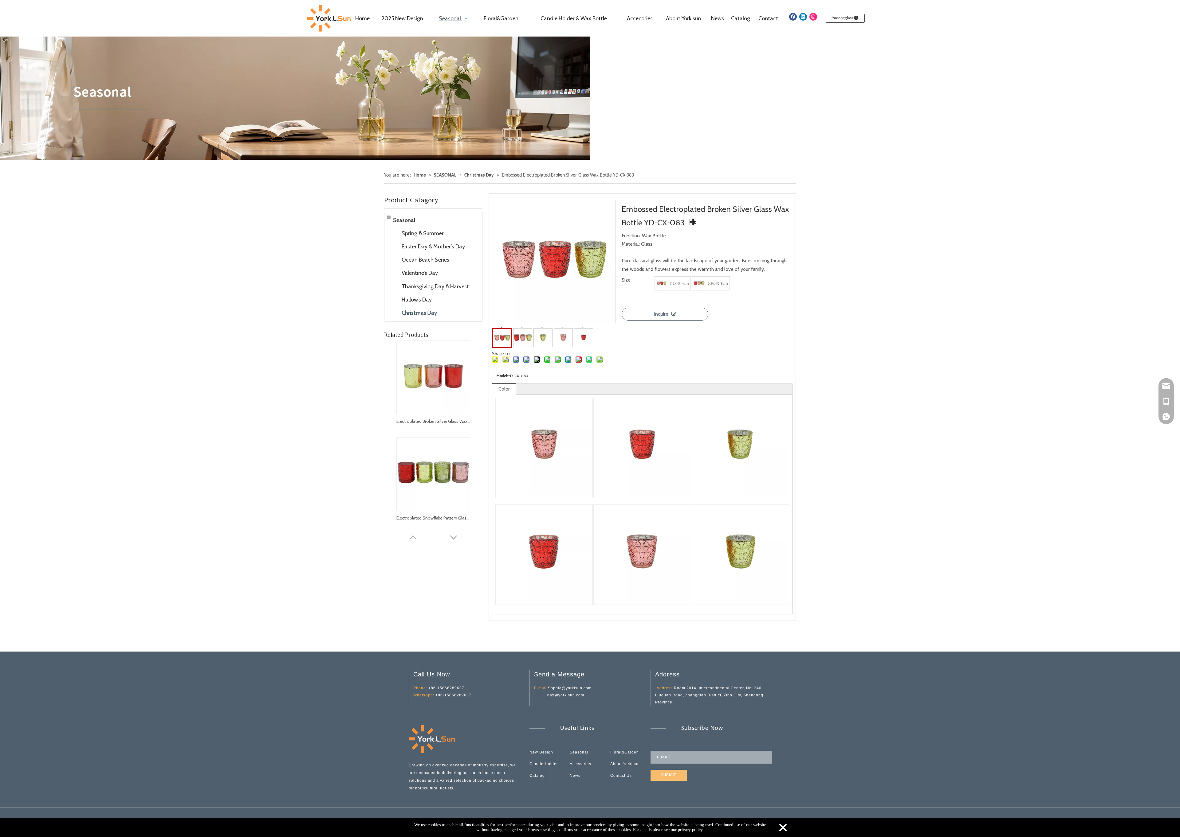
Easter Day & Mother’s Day (433, 246)
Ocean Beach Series (425, 259)
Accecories (580, 764)
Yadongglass (843, 18)
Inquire (661, 314)
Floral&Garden (624, 752)
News (575, 775)
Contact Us (621, 775)
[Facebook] (793, 17)
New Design (541, 752)
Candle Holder (543, 764)
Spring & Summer (423, 233)
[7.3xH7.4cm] (661, 283)
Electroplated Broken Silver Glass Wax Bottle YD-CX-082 (433, 421)
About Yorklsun (625, 764)
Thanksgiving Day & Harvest (435, 286)
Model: (502, 375)
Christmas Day (419, 312)
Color (504, 389)
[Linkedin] (803, 17)
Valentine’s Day (420, 273)
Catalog (537, 775)
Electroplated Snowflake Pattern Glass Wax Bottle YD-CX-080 (433, 518)
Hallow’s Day (417, 299)
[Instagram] (813, 17)
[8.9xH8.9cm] (699, 283)
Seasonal (404, 220)
